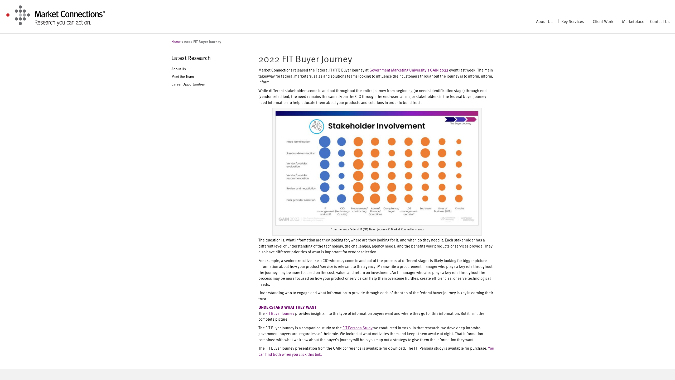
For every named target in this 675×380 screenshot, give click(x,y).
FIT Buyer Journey (280, 313)
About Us (544, 21)
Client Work (603, 21)
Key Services (572, 21)
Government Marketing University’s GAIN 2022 (408, 70)
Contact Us (660, 21)
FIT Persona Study (358, 327)
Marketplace (633, 21)
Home (176, 41)
